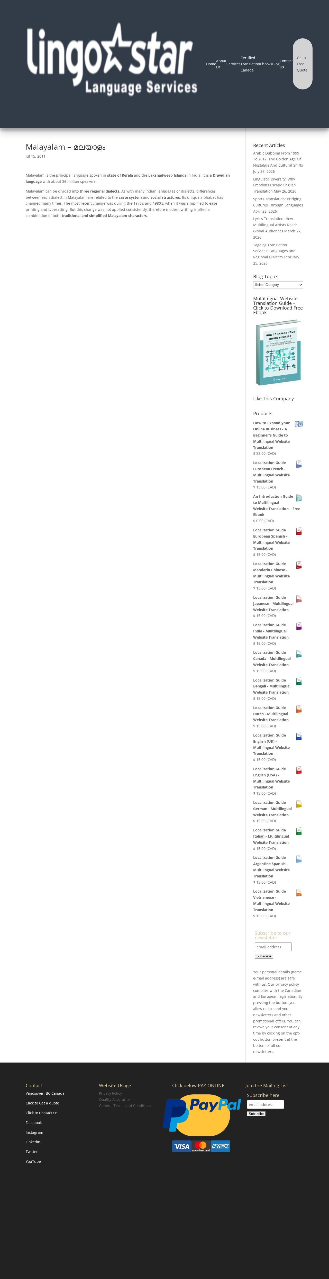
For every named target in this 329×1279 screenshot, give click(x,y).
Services (233, 63)
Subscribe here (263, 1095)
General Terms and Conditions (125, 1105)
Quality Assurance (114, 1099)
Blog (276, 63)
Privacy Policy (110, 1093)
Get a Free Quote (302, 63)
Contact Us (286, 63)
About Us (221, 63)
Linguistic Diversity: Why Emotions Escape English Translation (274, 185)
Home (211, 63)
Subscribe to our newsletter (272, 936)
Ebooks (266, 63)
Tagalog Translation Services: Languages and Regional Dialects (274, 251)
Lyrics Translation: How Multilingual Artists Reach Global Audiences (275, 224)
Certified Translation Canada (250, 63)
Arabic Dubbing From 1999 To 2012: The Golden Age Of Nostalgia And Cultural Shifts (278, 159)
